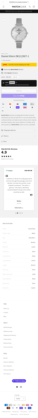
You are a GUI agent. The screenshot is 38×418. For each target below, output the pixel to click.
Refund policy (16, 411)
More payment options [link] (19, 100)
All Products (7, 374)
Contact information (24, 414)
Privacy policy (7, 339)
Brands (6, 358)
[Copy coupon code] (16, 82)
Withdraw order (8, 331)
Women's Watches (9, 362)
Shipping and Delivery (10, 335)
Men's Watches (8, 366)
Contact (6, 312)
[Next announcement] (35, 2)
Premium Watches (9, 370)
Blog (5, 316)
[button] (3, 7)
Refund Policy (7, 343)
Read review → (19, 207)
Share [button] (5, 141)
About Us (6, 308)
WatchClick (8, 411)
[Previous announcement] (3, 2)
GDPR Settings (8, 327)
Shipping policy (14, 414)
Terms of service (32, 411)
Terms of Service (8, 347)
